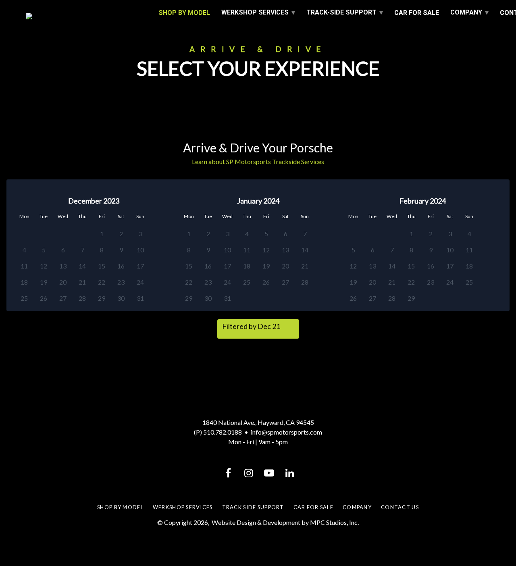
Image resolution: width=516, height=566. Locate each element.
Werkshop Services (183, 507)
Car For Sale (416, 13)
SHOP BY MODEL (184, 13)
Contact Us (400, 507)
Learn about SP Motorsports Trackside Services (258, 161)
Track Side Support (253, 507)
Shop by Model (120, 507)
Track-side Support (341, 12)
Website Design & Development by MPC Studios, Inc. (285, 522)
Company (466, 12)
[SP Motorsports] (86, 16)
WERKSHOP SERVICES (255, 12)
